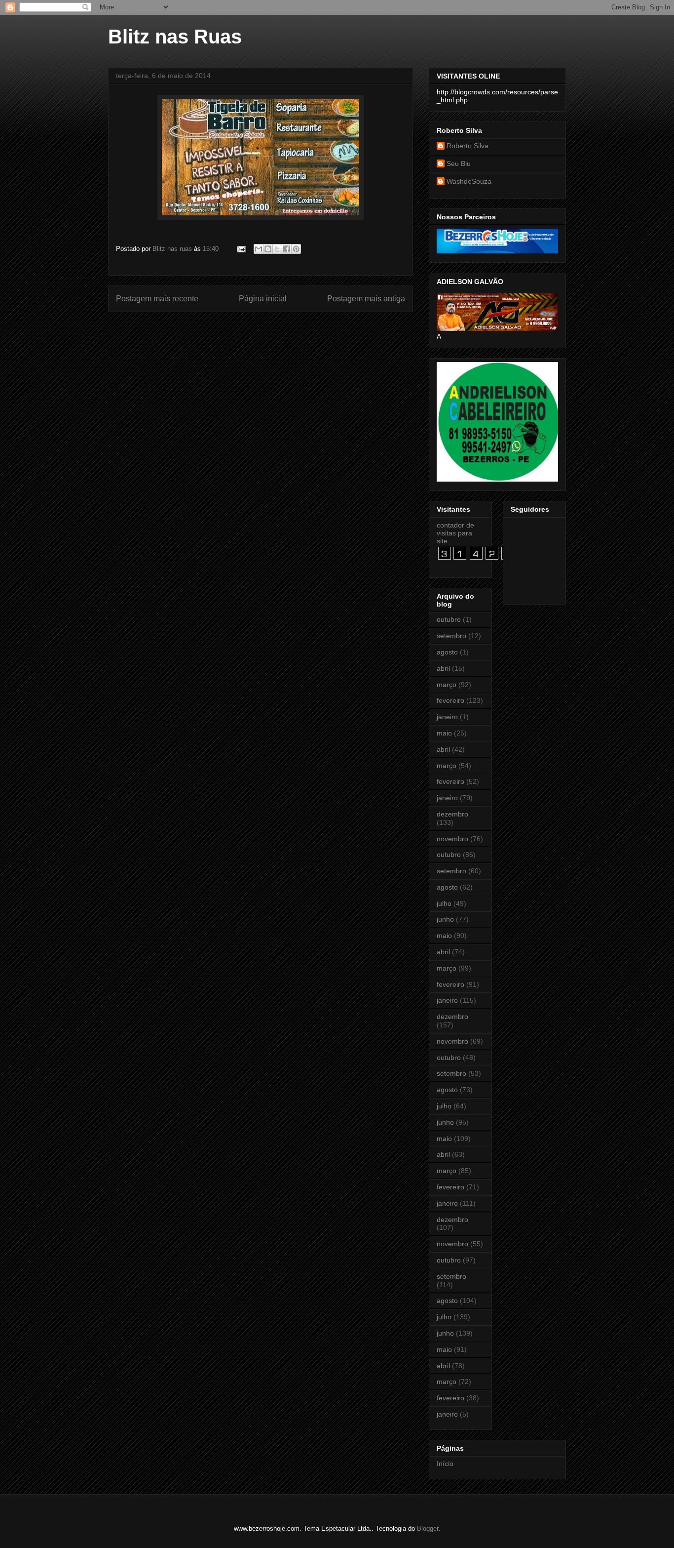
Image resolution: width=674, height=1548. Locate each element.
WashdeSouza (469, 181)
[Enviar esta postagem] (240, 248)
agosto (447, 652)
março (446, 685)
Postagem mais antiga (366, 298)
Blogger (427, 1528)
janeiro (447, 717)
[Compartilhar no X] (277, 249)
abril (443, 668)
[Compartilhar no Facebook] (287, 249)
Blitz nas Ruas (175, 36)
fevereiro (450, 700)
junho (445, 919)
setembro (451, 636)
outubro (449, 619)
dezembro (452, 814)
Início (445, 1463)
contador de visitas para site (455, 533)
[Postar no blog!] (268, 249)
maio (444, 733)
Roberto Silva (467, 146)
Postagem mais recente (157, 298)
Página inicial (263, 298)
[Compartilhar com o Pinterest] (296, 249)
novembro (452, 839)
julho (444, 903)
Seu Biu (459, 163)
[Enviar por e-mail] (258, 249)
